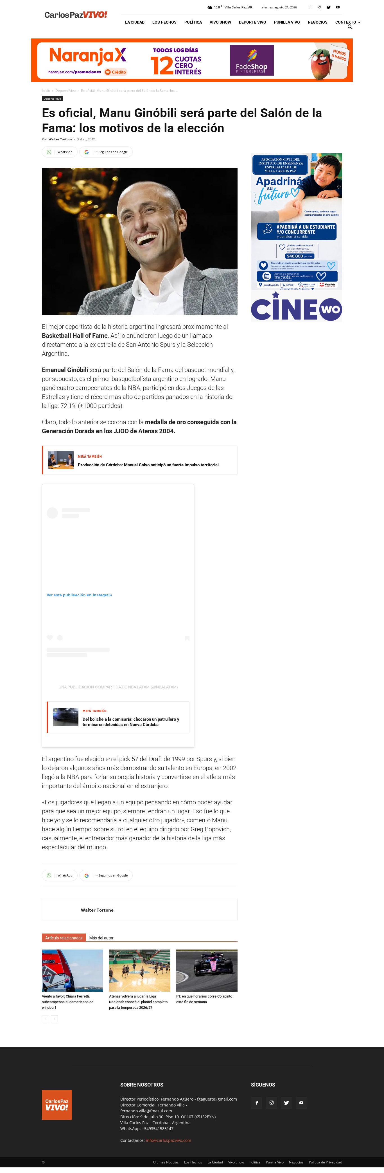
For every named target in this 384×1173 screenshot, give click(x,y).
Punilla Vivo (287, 22)
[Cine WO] (296, 319)
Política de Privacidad (325, 1162)
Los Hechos (164, 22)
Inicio (46, 90)
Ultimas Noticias (166, 1162)
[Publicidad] (192, 60)
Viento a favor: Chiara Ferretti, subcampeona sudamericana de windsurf (67, 1002)
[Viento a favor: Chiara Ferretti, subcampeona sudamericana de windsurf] (72, 971)
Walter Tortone (61, 139)
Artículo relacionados (64, 938)
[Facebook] (310, 7)
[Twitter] (328, 7)
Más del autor (101, 938)
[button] (350, 27)
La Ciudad (134, 22)
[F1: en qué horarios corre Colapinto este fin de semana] (207, 971)
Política (193, 22)
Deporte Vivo (252, 22)
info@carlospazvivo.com (168, 1140)
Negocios (317, 22)
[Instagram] (319, 7)
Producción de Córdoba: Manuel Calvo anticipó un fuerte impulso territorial (148, 464)
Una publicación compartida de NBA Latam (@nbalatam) (118, 687)
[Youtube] (338, 7)
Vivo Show (220, 22)
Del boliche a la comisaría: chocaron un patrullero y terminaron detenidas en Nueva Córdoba (131, 722)
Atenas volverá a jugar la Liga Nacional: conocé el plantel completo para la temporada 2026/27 (138, 1002)
